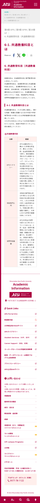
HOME (6, 12)
